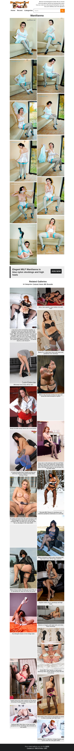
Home (13, 10)
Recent (19, 10)
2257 (45, 748)
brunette (50, 284)
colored (35, 284)
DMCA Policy (39, 748)
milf (45, 284)
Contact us (30, 748)
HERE (47, 746)
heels (41, 284)
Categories (28, 10)
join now (56, 271)
